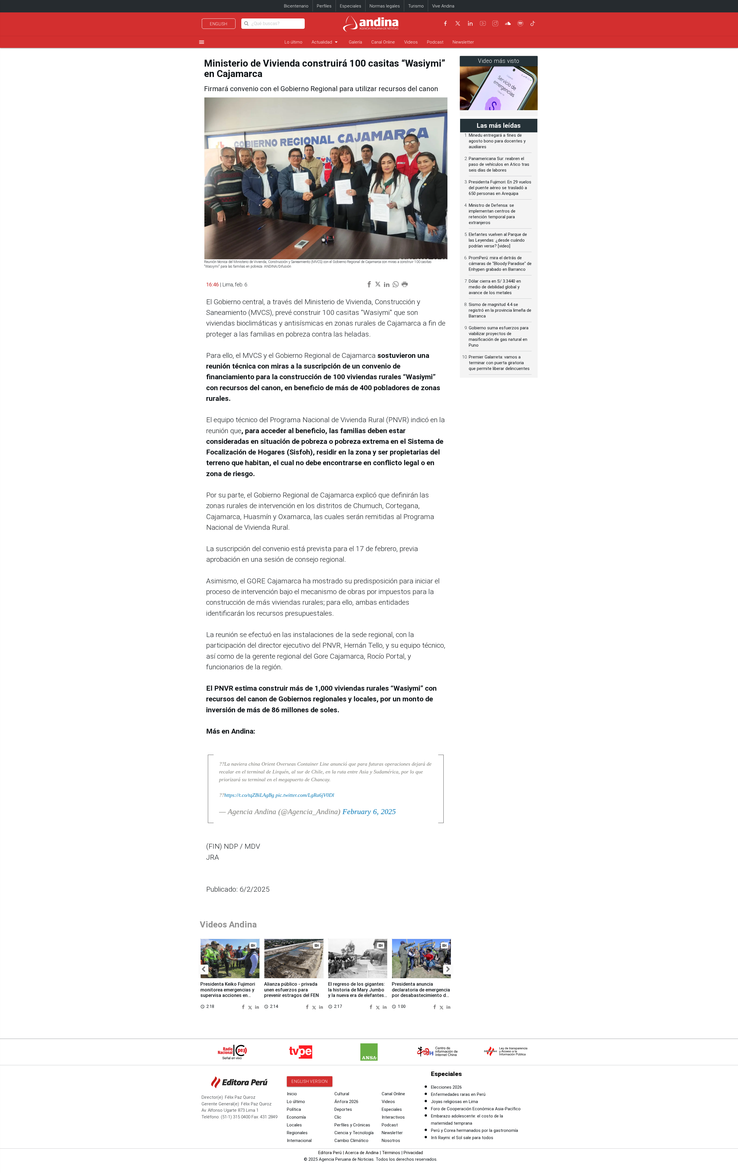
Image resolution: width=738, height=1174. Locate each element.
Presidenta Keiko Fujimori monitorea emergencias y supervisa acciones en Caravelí (227, 992)
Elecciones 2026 (446, 1087)
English (218, 24)
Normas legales (385, 6)
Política (294, 1109)
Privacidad (413, 1152)
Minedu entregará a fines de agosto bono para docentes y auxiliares (497, 141)
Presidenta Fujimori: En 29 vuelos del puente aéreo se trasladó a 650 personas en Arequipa (500, 187)
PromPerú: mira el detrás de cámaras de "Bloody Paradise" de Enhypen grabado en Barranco (500, 263)
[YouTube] (483, 23)
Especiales (350, 6)
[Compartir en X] (251, 1006)
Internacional (299, 1140)
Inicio (292, 1093)
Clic (337, 1117)
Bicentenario (296, 6)
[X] (458, 23)
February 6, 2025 (369, 811)
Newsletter (463, 42)
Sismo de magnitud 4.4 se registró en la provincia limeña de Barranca (500, 310)
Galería (355, 42)
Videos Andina (228, 924)
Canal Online (383, 42)
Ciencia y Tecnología (354, 1132)
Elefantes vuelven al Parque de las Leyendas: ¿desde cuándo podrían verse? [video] (498, 240)
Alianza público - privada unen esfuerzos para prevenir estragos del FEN (291, 989)
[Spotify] (520, 23)
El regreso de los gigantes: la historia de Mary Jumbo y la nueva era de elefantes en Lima (356, 992)
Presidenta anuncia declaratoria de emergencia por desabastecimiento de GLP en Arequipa (421, 992)
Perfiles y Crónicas (352, 1125)
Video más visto (498, 61)
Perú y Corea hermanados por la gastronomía (474, 1130)
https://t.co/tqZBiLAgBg (249, 795)
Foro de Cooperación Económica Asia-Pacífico (476, 1108)
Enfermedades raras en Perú (458, 1094)
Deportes (343, 1109)
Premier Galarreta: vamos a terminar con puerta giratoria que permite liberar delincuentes (499, 362)
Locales (294, 1125)
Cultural (341, 1093)
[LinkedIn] (470, 23)
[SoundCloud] (508, 23)
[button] (203, 969)
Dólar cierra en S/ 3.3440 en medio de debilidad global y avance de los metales (495, 287)
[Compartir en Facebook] (244, 1006)
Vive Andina (443, 6)
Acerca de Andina (362, 1152)
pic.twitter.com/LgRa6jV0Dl (305, 795)
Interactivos (393, 1117)
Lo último (293, 42)
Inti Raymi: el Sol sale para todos (462, 1137)
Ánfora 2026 (346, 1101)
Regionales (297, 1132)
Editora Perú (330, 1152)
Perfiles (324, 6)
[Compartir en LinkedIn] (257, 1006)
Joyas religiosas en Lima (454, 1101)
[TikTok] (533, 23)
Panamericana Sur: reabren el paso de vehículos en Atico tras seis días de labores (499, 164)
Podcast (435, 42)
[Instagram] (495, 23)
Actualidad (326, 42)
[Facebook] (445, 23)
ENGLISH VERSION (309, 1081)
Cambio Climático (351, 1140)
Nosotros (391, 1140)
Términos (391, 1152)
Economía (296, 1117)
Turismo (416, 6)
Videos (411, 42)
